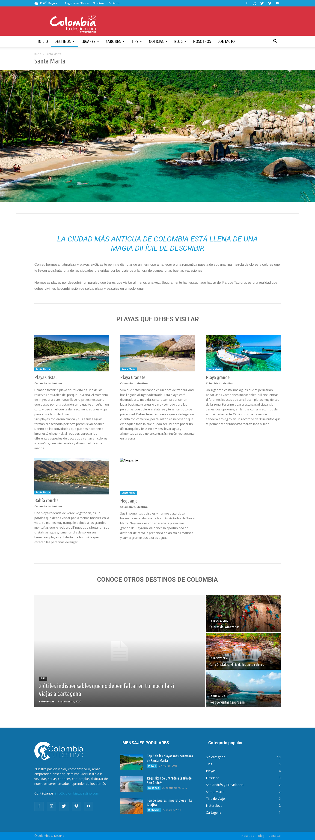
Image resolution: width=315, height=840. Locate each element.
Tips (134, 41)
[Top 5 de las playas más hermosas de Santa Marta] (131, 762)
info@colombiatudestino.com (77, 793)
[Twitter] (262, 3)
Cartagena (213, 812)
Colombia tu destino (48, 383)
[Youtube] (277, 3)
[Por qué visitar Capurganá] (243, 688)
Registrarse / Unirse (77, 3)
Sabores (113, 41)
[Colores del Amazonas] (243, 613)
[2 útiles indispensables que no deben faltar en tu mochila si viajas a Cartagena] (119, 651)
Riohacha (153, 810)
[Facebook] (246, 3)
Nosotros (98, 3)
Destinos (62, 41)
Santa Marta (43, 369)
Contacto (113, 3)
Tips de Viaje (215, 798)
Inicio (43, 41)
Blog (178, 41)
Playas (152, 765)
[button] (275, 41)
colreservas (46, 701)
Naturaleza (218, 696)
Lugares (88, 41)
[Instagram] (254, 3)
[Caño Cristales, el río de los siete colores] (243, 651)
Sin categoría (219, 621)
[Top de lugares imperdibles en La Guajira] (131, 806)
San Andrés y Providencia (225, 785)
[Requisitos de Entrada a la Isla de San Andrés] (131, 784)
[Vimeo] (269, 3)
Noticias (156, 41)
